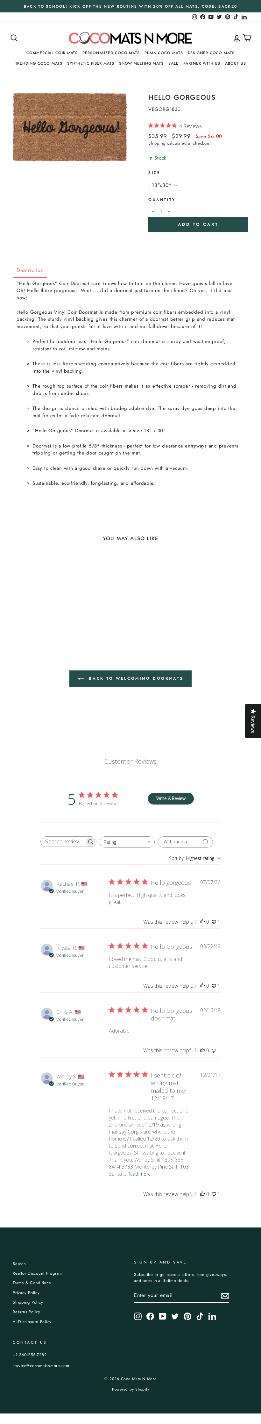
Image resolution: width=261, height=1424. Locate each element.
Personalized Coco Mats (111, 53)
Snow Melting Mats (141, 63)
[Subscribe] (225, 1296)
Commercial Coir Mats (52, 53)
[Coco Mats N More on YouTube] (162, 1316)
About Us (235, 63)
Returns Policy (26, 1312)
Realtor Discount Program (37, 1273)
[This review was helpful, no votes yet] (202, 921)
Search (19, 1264)
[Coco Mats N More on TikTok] (200, 1316)
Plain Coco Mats (164, 53)
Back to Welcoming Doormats (135, 678)
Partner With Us (202, 63)
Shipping (157, 143)
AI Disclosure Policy (32, 1322)
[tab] (30, 271)
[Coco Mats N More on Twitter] (175, 1316)
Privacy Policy (26, 1293)
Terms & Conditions (32, 1283)
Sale (173, 63)
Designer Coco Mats (211, 53)
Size (154, 172)
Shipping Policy (28, 1302)
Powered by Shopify (130, 1389)
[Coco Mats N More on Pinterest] (187, 1316)
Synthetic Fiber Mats (90, 63)
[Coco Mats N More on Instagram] (138, 1316)
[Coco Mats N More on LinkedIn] (212, 1316)
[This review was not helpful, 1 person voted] (214, 921)
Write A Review (171, 798)
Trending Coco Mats (38, 63)
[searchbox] (63, 842)
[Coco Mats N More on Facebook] (150, 1316)
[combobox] (127, 842)
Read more (139, 1174)
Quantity (162, 200)
